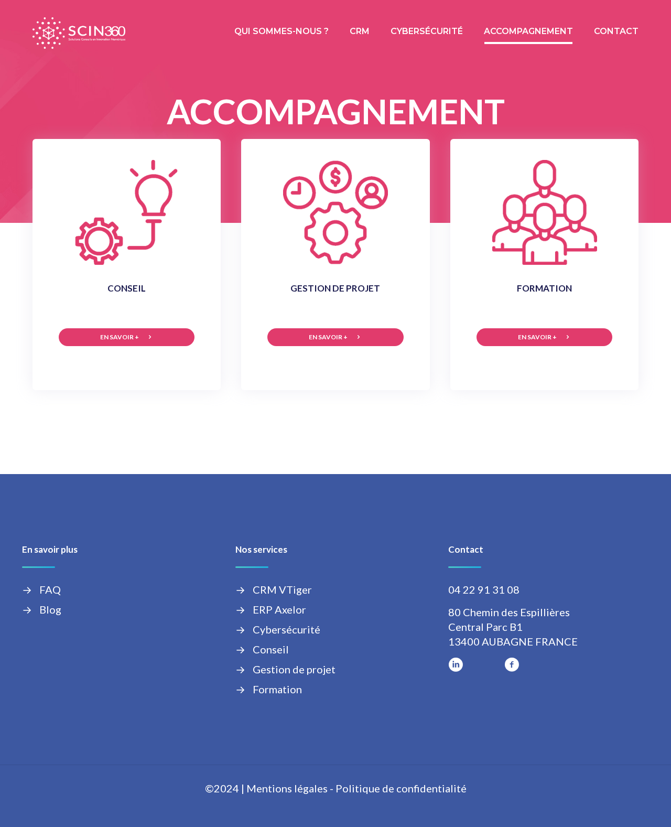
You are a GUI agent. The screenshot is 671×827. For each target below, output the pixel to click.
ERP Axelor (279, 609)
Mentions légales (287, 788)
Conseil (271, 649)
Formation (277, 689)
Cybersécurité (286, 629)
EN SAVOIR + (119, 337)
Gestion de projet (294, 669)
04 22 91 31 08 (484, 589)
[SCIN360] (79, 31)
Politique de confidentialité (401, 788)
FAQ (50, 589)
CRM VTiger (282, 589)
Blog (50, 609)
